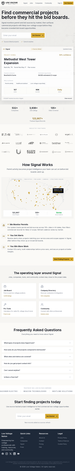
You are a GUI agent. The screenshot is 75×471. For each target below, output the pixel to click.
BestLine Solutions (37, 391)
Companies (38, 3)
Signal (25, 3)
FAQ (40, 447)
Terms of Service (63, 441)
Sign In (60, 3)
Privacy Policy (62, 438)
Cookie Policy (62, 444)
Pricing (41, 444)
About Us (42, 438)
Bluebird (57, 391)
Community (48, 3)
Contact (41, 441)
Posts (22, 447)
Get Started (68, 3)
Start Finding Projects (61, 259)
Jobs (31, 3)
